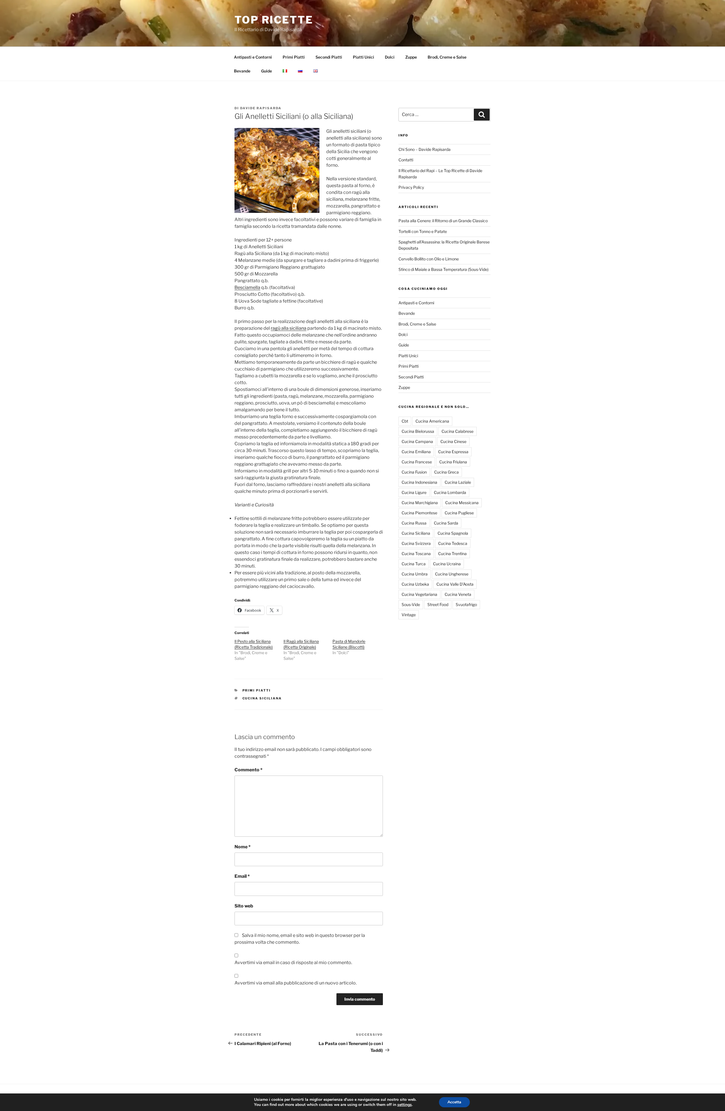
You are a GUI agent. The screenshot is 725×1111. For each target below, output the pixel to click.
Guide (266, 70)
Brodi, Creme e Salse (447, 57)
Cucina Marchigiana (420, 502)
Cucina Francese (417, 461)
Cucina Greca (446, 472)
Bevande (242, 70)
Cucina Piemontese (419, 512)
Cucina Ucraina (447, 563)
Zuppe (411, 57)
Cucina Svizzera (416, 543)
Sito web (243, 906)
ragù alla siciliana (288, 328)
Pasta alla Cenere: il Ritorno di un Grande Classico (443, 220)
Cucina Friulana (453, 461)
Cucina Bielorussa (418, 431)
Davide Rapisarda (261, 108)
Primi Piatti (294, 57)
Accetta (454, 1102)
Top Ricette (273, 20)
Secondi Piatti (328, 57)
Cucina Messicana (462, 502)
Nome (242, 846)
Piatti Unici (363, 57)
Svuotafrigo (466, 604)
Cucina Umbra (415, 573)
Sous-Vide (411, 604)
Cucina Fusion (414, 472)
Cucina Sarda (446, 523)
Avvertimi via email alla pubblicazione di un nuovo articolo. (295, 983)
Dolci (390, 57)
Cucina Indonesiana (419, 482)
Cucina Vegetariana (419, 594)
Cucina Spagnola (453, 533)
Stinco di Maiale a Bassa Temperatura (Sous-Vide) (443, 269)
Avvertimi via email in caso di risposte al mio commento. (293, 962)
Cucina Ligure (414, 492)
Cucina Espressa (453, 451)
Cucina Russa (414, 523)
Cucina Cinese (453, 441)
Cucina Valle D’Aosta (455, 584)
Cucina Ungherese (451, 573)
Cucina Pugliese (459, 512)
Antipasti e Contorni (253, 57)
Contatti (405, 159)
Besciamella (247, 287)
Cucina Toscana (416, 553)
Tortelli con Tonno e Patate (422, 231)
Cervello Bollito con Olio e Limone (428, 258)
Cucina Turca (414, 563)
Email (242, 876)
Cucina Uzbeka (415, 584)
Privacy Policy (411, 187)
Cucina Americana (432, 421)
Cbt (405, 421)
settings (404, 1104)
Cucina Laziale (458, 482)
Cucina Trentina (452, 553)
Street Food (437, 604)
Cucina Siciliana (262, 698)
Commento (248, 769)
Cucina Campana (417, 441)
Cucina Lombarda (450, 492)
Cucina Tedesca (452, 543)
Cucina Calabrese (458, 431)
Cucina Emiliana (416, 451)
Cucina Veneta (458, 594)
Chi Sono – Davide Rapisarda (424, 149)
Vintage (409, 614)
